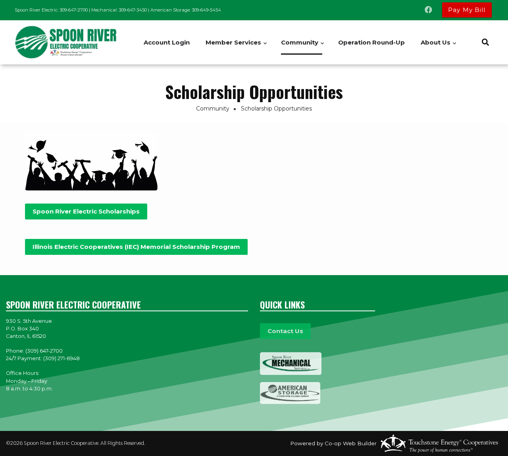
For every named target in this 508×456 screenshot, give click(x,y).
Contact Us (285, 331)
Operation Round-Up (371, 42)
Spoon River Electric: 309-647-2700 (51, 10)
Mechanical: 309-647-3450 (119, 10)
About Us (439, 47)
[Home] (63, 42)
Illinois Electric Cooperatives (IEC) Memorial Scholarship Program (136, 246)
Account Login (167, 42)
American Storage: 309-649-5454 (185, 10)
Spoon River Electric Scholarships (86, 211)
